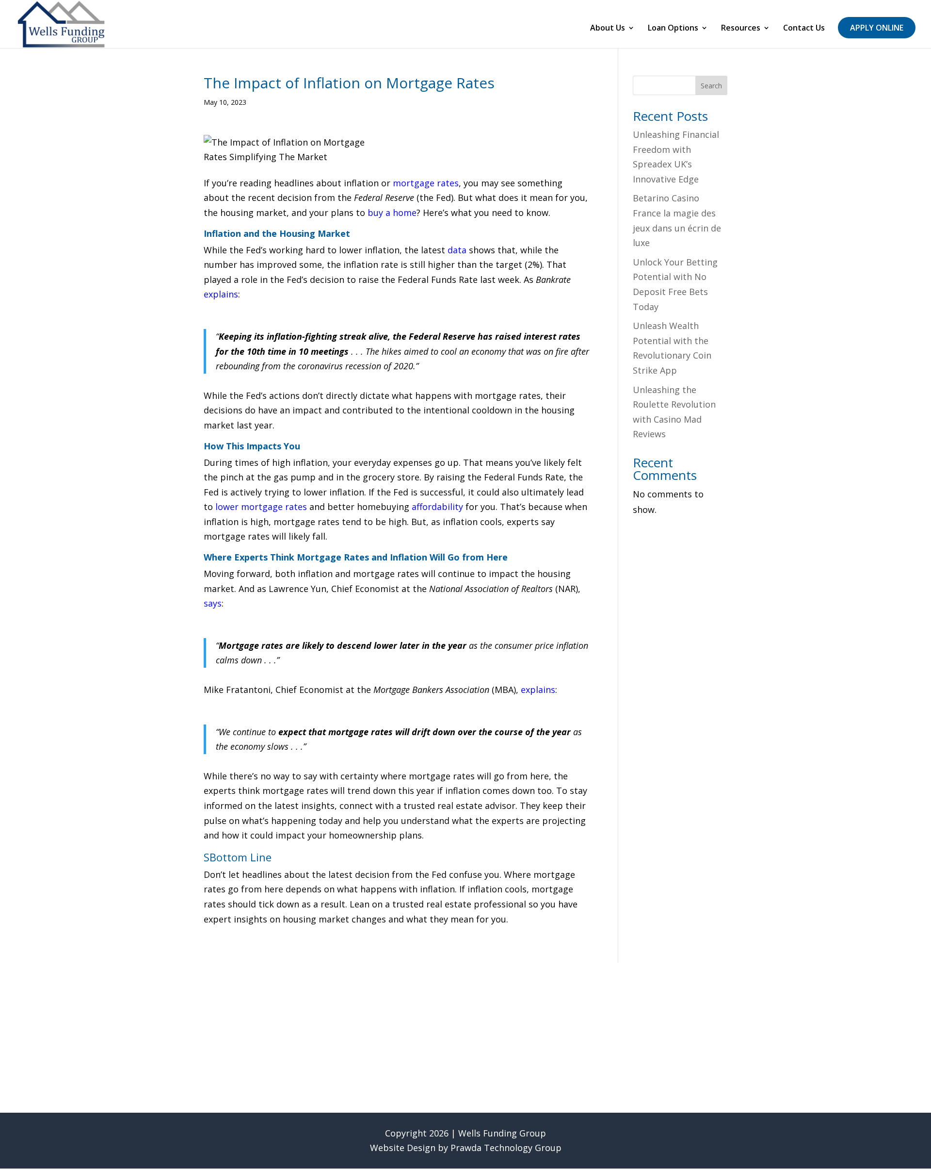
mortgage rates (426, 183)
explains (221, 294)
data (457, 250)
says (213, 603)
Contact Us (804, 28)
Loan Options (673, 28)
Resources (740, 28)
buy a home (392, 212)
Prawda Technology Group (506, 1147)
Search (711, 85)
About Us (607, 28)
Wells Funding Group (502, 1133)
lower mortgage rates (261, 506)
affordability (437, 506)
